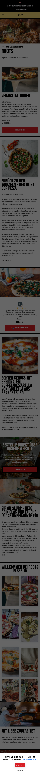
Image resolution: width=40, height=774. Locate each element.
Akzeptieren (20, 765)
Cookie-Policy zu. (29, 759)
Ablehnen (20, 770)
